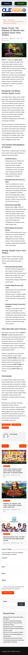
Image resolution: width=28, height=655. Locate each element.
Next (22, 446)
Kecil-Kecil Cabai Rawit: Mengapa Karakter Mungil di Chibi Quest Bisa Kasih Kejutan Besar (12, 622)
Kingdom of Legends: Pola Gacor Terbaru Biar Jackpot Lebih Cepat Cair (12, 505)
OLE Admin (5, 38)
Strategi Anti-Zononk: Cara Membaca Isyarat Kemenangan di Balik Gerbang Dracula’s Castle (13, 628)
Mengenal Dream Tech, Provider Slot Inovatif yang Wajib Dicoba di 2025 (14, 538)
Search (5, 601)
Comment (5, 558)
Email (3, 573)
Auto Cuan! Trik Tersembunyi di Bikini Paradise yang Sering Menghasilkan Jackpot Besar (13, 634)
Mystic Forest (17, 424)
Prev (6, 446)
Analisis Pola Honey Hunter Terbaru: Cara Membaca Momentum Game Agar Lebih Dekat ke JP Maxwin (13, 640)
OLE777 (6, 427)
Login (6, 3)
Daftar (21, 3)
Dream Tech (6, 40)
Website (4, 580)
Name (3, 566)
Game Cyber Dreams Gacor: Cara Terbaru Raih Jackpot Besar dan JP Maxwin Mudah (13, 470)
